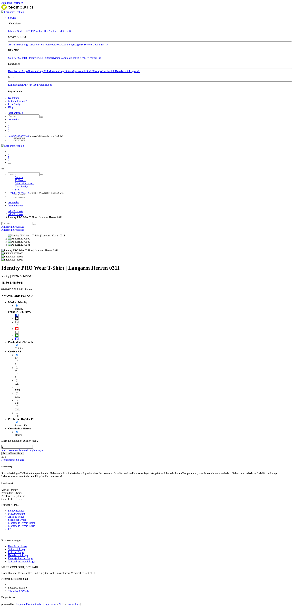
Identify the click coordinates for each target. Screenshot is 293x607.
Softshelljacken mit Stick (78, 71)
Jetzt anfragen (15, 112)
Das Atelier (50, 31)
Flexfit (75, 57)
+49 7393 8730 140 (18, 590)
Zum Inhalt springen (12, 2)
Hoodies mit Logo (18, 71)
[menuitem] (12, 17)
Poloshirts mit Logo (54, 71)
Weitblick (67, 57)
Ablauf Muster (35, 44)
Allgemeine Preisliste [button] (12, 226)
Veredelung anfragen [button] (32, 450)
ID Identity (30, 57)
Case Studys (67, 44)
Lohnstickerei (15, 84)
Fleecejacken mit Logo (20, 558)
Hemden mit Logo (18, 555)
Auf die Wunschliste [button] (12, 453)
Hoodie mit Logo (17, 546)
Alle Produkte (15, 211)
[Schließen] (2, 168)
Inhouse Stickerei (17, 31)
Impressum (51, 604)
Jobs (49, 84)
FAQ (105, 44)
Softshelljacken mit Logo (21, 561)
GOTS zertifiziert (66, 31)
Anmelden (13, 119)
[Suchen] (41, 117)
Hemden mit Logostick (127, 71)
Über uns (97, 44)
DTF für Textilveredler (35, 84)
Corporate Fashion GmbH (29, 604)
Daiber (49, 57)
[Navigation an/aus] (9, 163)
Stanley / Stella (16, 57)
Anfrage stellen (16, 516)
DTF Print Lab (35, 31)
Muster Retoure (16, 513)
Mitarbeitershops (52, 44)
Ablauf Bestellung (18, 44)
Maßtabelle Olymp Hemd (21, 522)
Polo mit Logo (16, 552)
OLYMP (83, 57)
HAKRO (41, 57)
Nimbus (57, 57)
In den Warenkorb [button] (11, 450)
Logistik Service (83, 44)
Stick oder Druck (17, 519)
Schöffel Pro (94, 57)
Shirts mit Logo (36, 71)
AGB (61, 604)
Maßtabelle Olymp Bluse (21, 525)
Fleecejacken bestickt (103, 71)
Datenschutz (73, 604)
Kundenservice (16, 510)
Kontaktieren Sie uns (12, 459)
